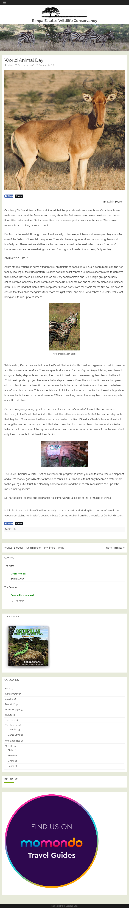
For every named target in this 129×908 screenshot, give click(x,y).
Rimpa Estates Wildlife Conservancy (64, 21)
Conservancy (12, 694)
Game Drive (14, 735)
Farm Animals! (114, 547)
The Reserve (11, 725)
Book (7, 688)
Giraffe (11, 761)
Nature (8, 714)
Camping (12, 729)
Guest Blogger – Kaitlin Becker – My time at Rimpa (35, 547)
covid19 (9, 699)
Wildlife (12, 529)
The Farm (10, 720)
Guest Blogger (12, 709)
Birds (10, 750)
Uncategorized (12, 741)
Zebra (11, 766)
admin (10, 65)
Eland (11, 755)
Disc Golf (9, 704)
